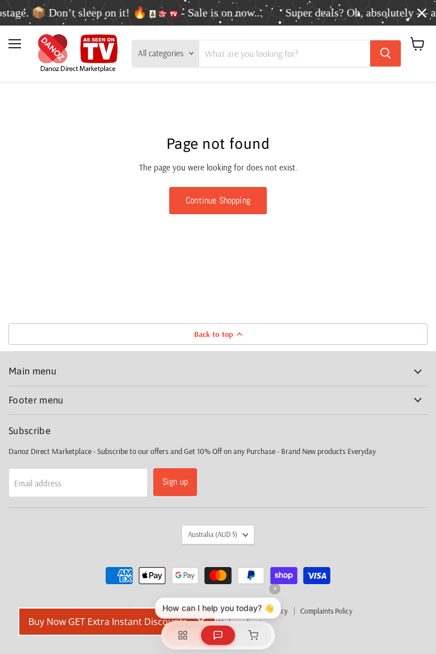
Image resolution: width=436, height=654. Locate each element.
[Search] (385, 53)
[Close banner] (421, 13)
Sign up (175, 482)
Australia (212, 534)
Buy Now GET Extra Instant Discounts (107, 621)
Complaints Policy (326, 610)
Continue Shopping (218, 200)
